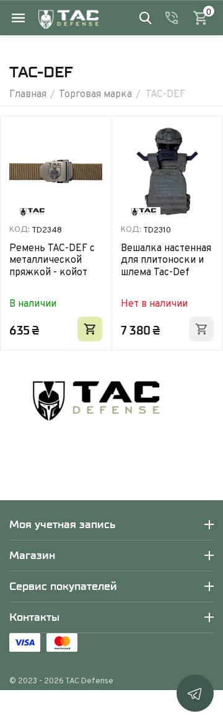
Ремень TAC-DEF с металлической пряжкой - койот (52, 260)
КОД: (19, 229)
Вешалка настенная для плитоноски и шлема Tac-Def (166, 260)
